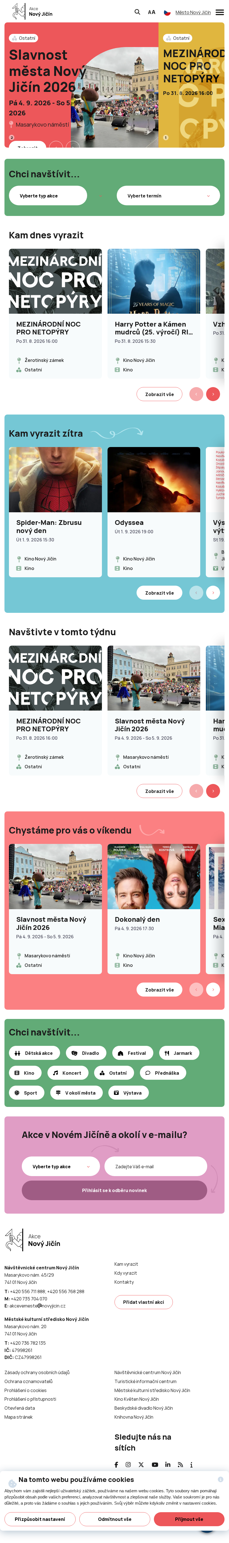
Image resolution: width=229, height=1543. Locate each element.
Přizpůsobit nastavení (40, 1519)
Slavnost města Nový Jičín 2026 (47, 70)
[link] (30, 11)
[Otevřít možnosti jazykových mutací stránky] (167, 12)
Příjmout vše (189, 1519)
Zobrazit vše (159, 394)
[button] (220, 11)
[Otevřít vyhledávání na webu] (137, 11)
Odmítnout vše (115, 1519)
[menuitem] (126, 1264)
